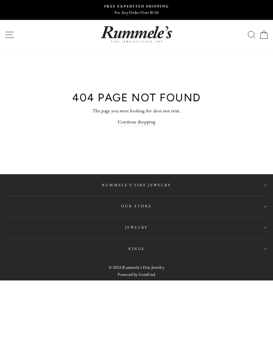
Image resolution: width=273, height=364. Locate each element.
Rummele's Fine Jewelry (136, 185)
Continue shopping (137, 121)
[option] (136, 10)
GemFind (147, 274)
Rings (136, 248)
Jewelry (136, 227)
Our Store (136, 206)
